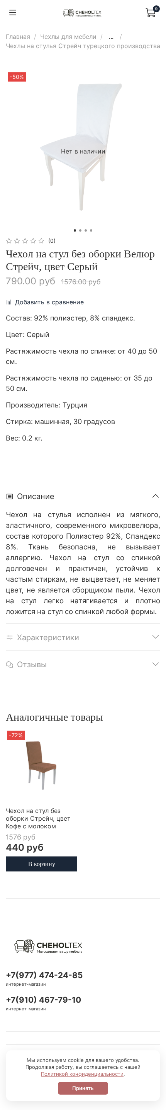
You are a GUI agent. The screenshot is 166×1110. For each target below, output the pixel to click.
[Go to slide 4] (91, 230)
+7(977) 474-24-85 (44, 975)
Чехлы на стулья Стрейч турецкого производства (83, 46)
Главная (18, 36)
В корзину (41, 863)
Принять (83, 1088)
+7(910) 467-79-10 (43, 1000)
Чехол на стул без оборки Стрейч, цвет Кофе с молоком (38, 818)
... (111, 36)
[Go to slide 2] (80, 230)
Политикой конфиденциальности (82, 1074)
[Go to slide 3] (86, 230)
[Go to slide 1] (75, 230)
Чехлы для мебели (68, 36)
